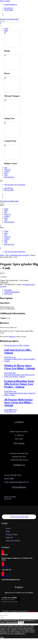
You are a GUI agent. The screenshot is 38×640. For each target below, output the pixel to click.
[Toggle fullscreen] (3, 615)
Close (2, 637)
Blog (5, 173)
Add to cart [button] (12, 357)
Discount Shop (9, 177)
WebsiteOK (32, 611)
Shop (6, 30)
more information (11, 622)
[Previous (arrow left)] (1, 617)
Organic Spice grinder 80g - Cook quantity (14, 280)
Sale (5, 167)
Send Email (5, 576)
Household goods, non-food (19, 255)
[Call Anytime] (3, 564)
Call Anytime (6, 566)
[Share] (5, 615)
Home (6, 29)
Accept (21, 622)
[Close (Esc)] (7, 615)
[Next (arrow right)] (3, 617)
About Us (7, 169)
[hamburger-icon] (1, 25)
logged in (12, 336)
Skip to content (5, 1)
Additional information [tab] (11, 292)
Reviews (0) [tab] (8, 294)
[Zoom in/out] (1, 615)
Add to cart (4, 282)
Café (5, 175)
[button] (19, 205)
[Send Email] (3, 574)
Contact (6, 171)
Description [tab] (8, 290)
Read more (12, 373)
